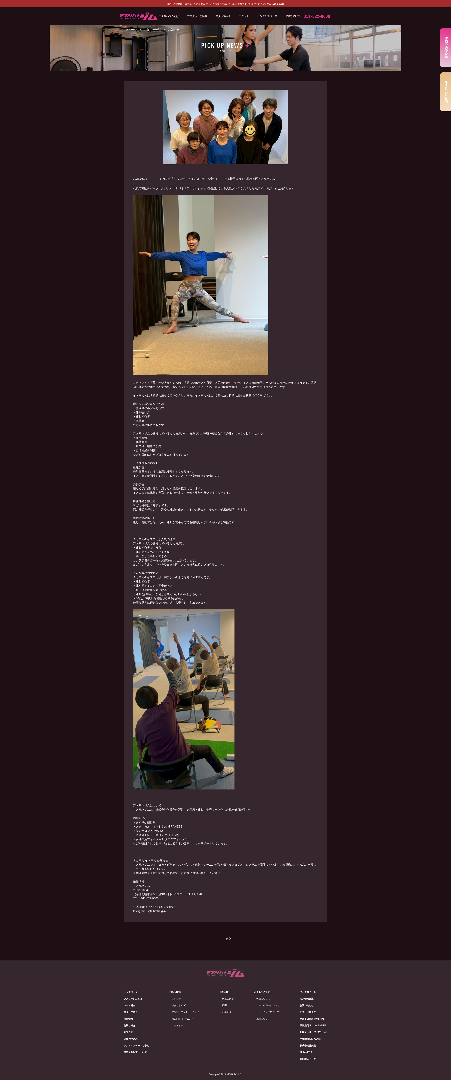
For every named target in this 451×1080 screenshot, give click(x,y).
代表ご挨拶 (228, 998)
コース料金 (129, 1005)
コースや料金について (267, 1005)
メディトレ (177, 1025)
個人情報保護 (307, 998)
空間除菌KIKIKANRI (310, 1039)
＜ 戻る (225, 938)
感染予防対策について (135, 1052)
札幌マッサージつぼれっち (313, 1032)
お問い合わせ (307, 1005)
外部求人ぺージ (308, 1059)
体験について (263, 998)
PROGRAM (175, 992)
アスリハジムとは (169, 16)
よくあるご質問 (262, 992)
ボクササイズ (179, 1005)
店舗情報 (128, 1018)
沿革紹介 (226, 1012)
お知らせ (128, 1032)
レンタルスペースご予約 (136, 1045)
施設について (263, 1018)
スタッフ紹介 (222, 16)
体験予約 (290, 16)
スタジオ (176, 998)
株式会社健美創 (308, 1045)
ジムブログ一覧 (308, 992)
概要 (224, 1005)
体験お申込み (131, 1039)
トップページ (128, 29)
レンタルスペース (267, 16)
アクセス (244, 16)
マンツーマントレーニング (185, 1012)
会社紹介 (224, 992)
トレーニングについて (267, 1012)
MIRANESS (306, 1052)
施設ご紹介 (129, 1025)
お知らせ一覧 (152, 29)
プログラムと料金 (197, 16)
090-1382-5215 (276, 3)
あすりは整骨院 (308, 1012)
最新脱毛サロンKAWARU (313, 1025)
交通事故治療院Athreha (312, 1018)
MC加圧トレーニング (183, 1018)
